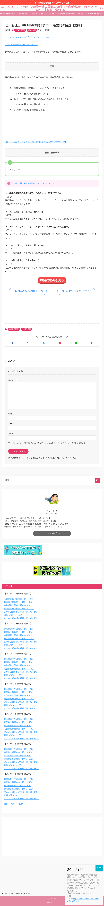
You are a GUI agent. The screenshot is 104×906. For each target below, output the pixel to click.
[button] (12, 343)
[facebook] (49, 899)
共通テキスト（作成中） (15, 804)
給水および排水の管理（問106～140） (21, 612)
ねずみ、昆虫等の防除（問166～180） (21, 618)
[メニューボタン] (2, 8)
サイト (11, 433)
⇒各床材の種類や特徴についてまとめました (34, 183)
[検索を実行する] (97, 480)
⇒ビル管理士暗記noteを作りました (21, 45)
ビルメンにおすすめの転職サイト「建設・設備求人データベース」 (35, 37)
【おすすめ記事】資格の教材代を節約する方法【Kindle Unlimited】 (36, 142)
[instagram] (55, 899)
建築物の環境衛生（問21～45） (18, 602)
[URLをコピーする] (91, 343)
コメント (13, 380)
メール (11, 424)
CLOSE (99, 868)
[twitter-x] (52, 899)
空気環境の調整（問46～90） (17, 605)
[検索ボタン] (101, 8)
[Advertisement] (51, 124)
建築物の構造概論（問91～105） (19, 608)
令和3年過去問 (20, 30)
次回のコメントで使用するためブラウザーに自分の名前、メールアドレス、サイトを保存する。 (49, 443)
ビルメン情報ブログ (51, 533)
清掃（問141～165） (13, 615)
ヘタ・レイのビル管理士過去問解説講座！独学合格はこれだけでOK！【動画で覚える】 (52, 8)
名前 (10, 414)
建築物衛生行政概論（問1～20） (19, 599)
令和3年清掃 (32, 30)
